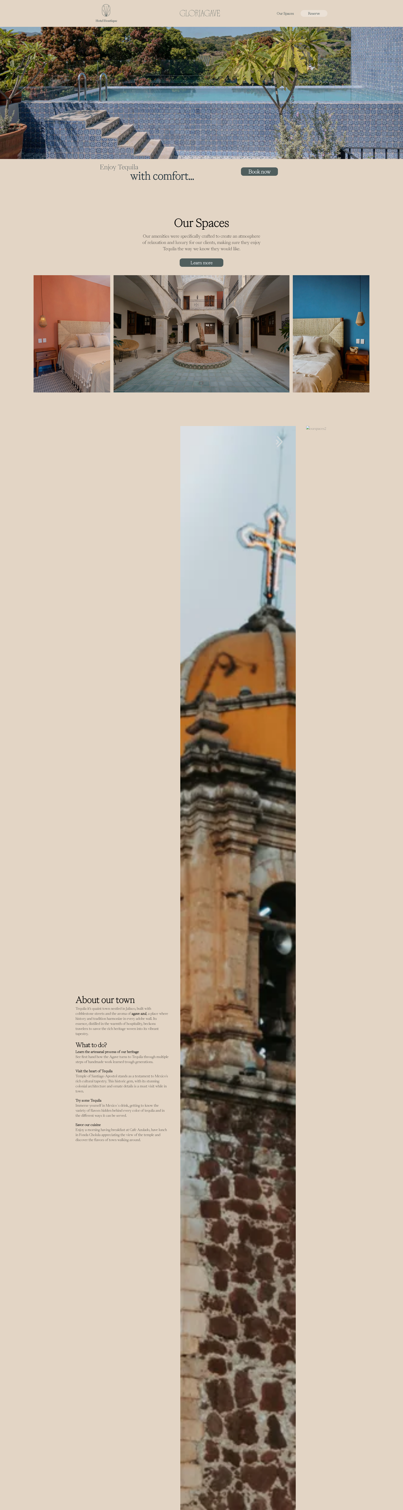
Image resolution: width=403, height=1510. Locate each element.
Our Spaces (285, 13)
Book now (260, 171)
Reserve (314, 13)
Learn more (202, 263)
